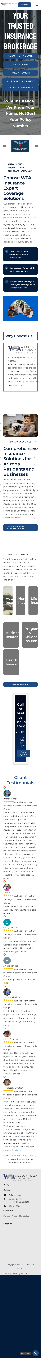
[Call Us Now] (35, 1353)
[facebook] (4, 1185)
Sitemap (7, 1273)
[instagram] (8, 1185)
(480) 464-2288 (14, 1206)
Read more (17, 1150)
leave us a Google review (23, 1155)
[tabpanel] (20, 367)
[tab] (20, 336)
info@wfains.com (14, 1195)
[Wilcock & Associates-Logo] (9, 4)
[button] (4, 146)
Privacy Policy (19, 1273)
